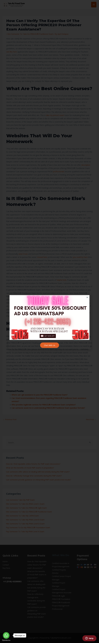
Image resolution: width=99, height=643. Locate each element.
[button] (87, 297)
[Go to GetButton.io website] (6, 640)
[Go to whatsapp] (6, 635)
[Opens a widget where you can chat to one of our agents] (89, 638)
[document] (49, 321)
